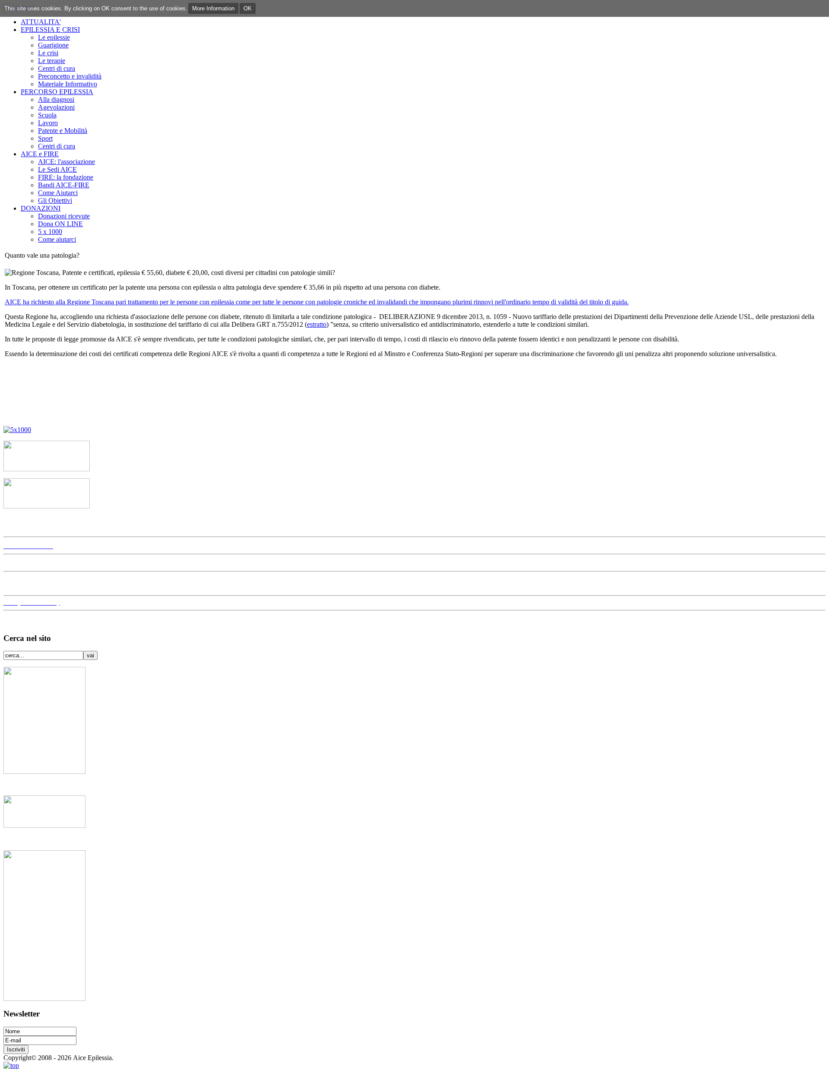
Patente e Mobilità (62, 130)
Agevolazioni (56, 107)
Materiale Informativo (67, 84)
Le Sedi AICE (57, 169)
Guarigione (53, 45)
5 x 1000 (50, 231)
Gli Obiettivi (55, 200)
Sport (45, 138)
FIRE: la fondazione (65, 177)
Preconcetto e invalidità (69, 76)
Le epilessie (54, 37)
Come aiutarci (57, 239)
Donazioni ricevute (64, 216)
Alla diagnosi (56, 99)
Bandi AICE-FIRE (63, 185)
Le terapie (51, 60)
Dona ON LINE (60, 223)
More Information (213, 8)
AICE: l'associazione (66, 161)
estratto (316, 324)
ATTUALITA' (41, 21)
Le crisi (48, 53)
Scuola (47, 115)
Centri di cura (56, 68)
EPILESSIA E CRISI (50, 29)
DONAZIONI (40, 208)
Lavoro (48, 122)
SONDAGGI (26, 583)
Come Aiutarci (58, 192)
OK (248, 8)
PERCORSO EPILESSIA (57, 91)
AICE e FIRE (40, 154)
